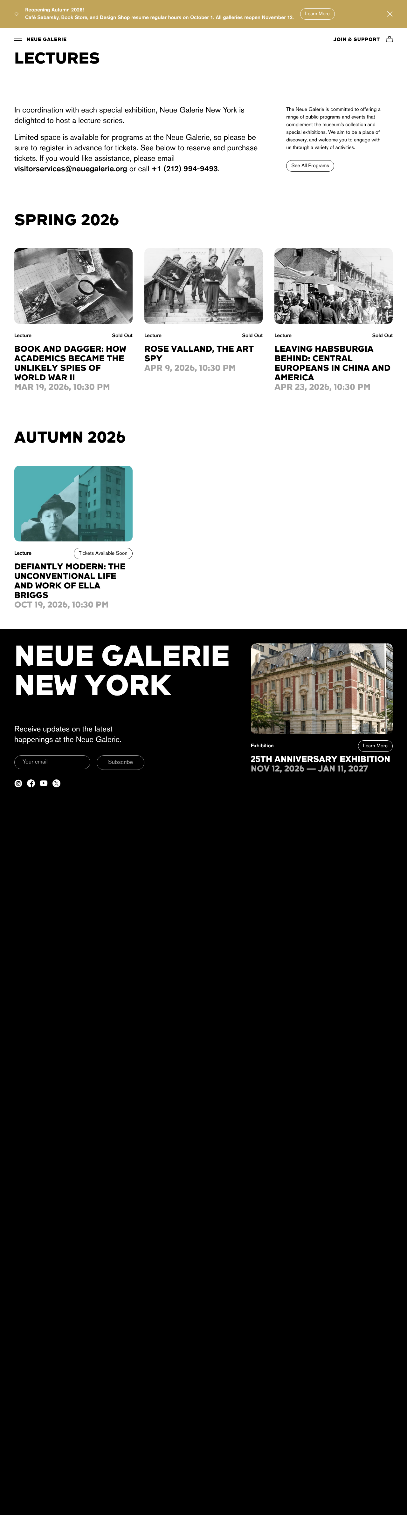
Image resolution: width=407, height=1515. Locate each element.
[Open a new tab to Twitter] (56, 783)
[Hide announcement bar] (390, 14)
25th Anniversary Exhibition (320, 760)
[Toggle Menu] (18, 39)
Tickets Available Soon (103, 553)
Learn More (317, 14)
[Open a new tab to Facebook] (31, 783)
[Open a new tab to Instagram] (18, 783)
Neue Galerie (47, 39)
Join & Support (357, 39)
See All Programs (310, 165)
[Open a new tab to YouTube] (44, 783)
